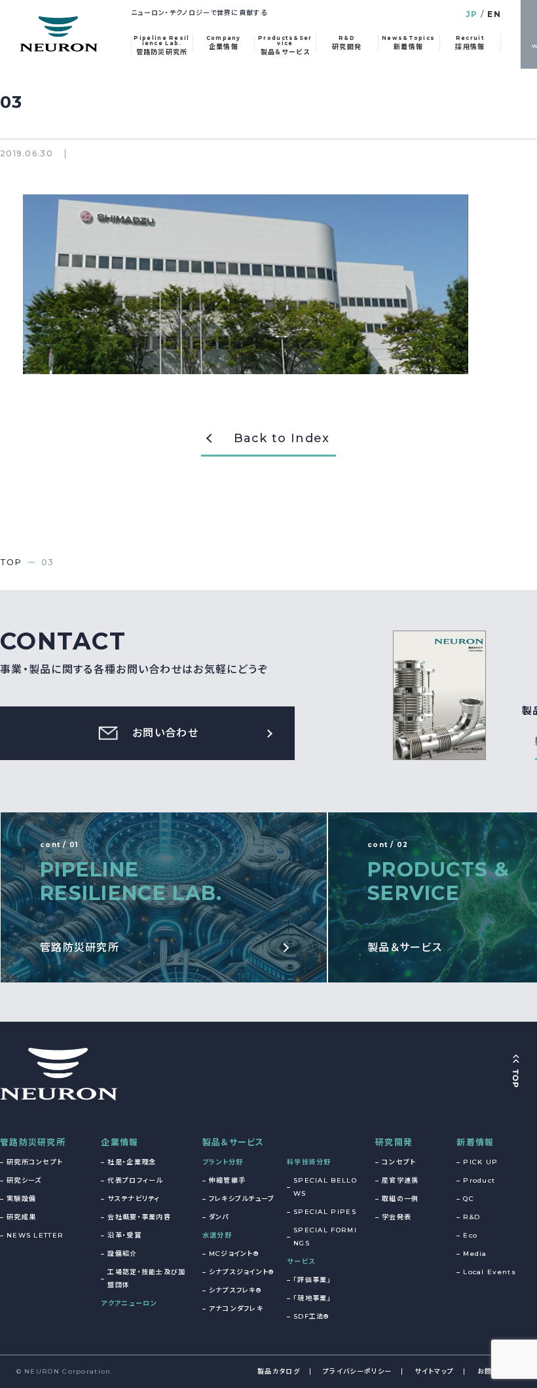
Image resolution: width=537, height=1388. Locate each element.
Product (479, 1180)
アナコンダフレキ (236, 1308)
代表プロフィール (134, 1180)
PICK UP (480, 1162)
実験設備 (21, 1198)
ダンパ (219, 1217)
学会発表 (396, 1217)
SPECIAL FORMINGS (325, 1236)
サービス (301, 1261)
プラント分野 (223, 1162)
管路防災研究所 (32, 1142)
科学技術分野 (309, 1162)
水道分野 (217, 1235)
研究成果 (21, 1217)
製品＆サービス (233, 1142)
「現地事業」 (312, 1298)
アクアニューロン (129, 1303)
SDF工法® (311, 1316)
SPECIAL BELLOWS (325, 1187)
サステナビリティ (133, 1198)
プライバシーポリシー (357, 1371)
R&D (471, 1217)
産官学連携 (400, 1180)
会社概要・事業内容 (139, 1217)
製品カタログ (278, 1371)
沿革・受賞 (124, 1235)
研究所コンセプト (35, 1162)
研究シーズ (24, 1180)
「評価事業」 (312, 1279)
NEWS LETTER (35, 1235)
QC (468, 1198)
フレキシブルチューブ (242, 1198)
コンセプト (399, 1162)
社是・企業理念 (131, 1162)
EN (494, 14)
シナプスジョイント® (241, 1272)
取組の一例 (400, 1198)
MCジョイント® (234, 1253)
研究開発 (394, 1142)
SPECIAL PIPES (324, 1211)
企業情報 (119, 1142)
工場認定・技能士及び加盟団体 (146, 1278)
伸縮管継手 (227, 1180)
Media (475, 1253)
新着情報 (475, 1142)
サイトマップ (434, 1371)
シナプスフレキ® (235, 1290)
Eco (470, 1235)
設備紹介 (122, 1253)
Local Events (489, 1272)
